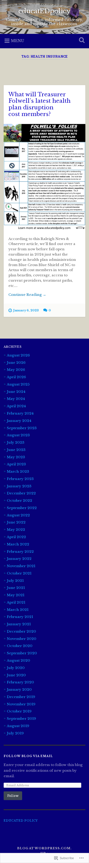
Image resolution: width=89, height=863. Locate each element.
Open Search (81, 40)
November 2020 (21, 638)
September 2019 (21, 718)
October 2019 (19, 711)
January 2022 (19, 558)
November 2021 (21, 566)
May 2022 (16, 529)
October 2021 (19, 573)
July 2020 (16, 668)
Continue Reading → (27, 294)
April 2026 (16, 377)
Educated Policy (21, 820)
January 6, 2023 (26, 310)
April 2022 (16, 537)
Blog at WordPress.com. (44, 848)
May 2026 (16, 369)
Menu (17, 40)
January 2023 (19, 486)
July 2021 (15, 580)
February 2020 (20, 682)
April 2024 (16, 406)
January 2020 (19, 689)
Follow (12, 795)
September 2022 (22, 508)
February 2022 (20, 551)
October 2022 (19, 500)
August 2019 (18, 726)
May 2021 (15, 595)
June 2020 (16, 675)
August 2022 (18, 515)
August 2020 (18, 660)
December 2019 (21, 697)
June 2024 (16, 391)
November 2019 (21, 704)
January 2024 (19, 420)
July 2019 (15, 733)
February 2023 (20, 479)
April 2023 (16, 464)
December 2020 (21, 631)
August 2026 (18, 355)
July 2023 (15, 442)
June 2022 (16, 522)
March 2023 (18, 471)
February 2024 (20, 413)
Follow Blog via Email (28, 756)
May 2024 (16, 398)
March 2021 (18, 609)
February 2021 (20, 617)
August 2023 (18, 435)
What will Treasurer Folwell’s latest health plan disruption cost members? (39, 104)
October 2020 (19, 646)
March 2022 (18, 544)
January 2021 (19, 624)
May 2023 (16, 457)
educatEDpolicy (44, 11)
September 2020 (22, 653)
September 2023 (22, 428)
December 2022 (21, 493)
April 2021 (16, 602)
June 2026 (16, 362)
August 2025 (18, 384)
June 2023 (16, 450)
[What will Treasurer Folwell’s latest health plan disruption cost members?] (45, 177)
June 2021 (16, 587)
